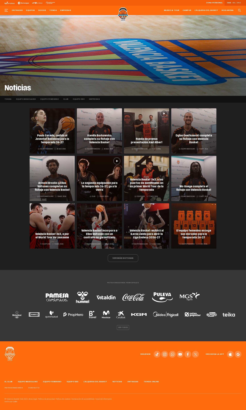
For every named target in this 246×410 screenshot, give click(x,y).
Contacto (33, 388)
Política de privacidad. (46, 399)
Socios (42, 10)
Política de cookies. (63, 399)
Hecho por (11, 402)
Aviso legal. (33, 399)
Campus (187, 10)
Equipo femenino (49, 99)
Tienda (53, 10)
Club (65, 99)
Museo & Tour (171, 10)
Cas (229, 3)
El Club (9, 382)
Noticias (117, 382)
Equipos (30, 10)
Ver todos (123, 327)
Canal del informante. (103, 399)
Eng (239, 3)
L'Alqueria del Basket (206, 10)
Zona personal (214, 3)
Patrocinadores (14, 388)
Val (234, 3)
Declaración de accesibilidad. (83, 399)
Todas (8, 99)
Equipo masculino (26, 99)
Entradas (17, 10)
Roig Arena (228, 10)
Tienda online (151, 382)
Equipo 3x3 (78, 99)
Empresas (65, 10)
